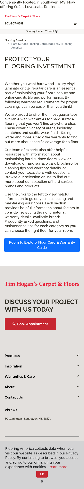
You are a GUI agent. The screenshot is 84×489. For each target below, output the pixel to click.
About (10, 387)
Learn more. (58, 467)
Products (12, 356)
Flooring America (15, 40)
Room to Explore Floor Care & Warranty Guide (42, 245)
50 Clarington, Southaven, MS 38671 (28, 418)
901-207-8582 (14, 23)
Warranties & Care (20, 376)
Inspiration (13, 366)
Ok (42, 474)
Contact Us (14, 397)
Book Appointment (32, 324)
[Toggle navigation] (75, 23)
